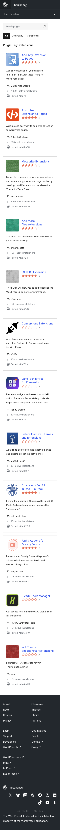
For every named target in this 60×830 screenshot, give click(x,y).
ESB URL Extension (34, 272)
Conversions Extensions (37, 323)
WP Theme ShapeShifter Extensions (38, 649)
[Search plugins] (45, 26)
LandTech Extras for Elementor (33, 380)
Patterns (36, 720)
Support (7, 736)
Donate (37, 741)
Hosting (7, 715)
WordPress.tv (12, 747)
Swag (36, 747)
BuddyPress (11, 773)
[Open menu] (55, 4)
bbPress (9, 768)
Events (35, 736)
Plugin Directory (11, 14)
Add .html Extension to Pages (34, 112)
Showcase (37, 704)
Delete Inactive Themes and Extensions (37, 435)
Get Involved (39, 730)
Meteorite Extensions (36, 161)
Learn (6, 730)
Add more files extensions (32, 222)
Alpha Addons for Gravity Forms (33, 542)
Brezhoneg (16, 787)
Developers (9, 741)
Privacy (7, 720)
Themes (36, 709)
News (6, 709)
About (6, 704)
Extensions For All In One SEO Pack (33, 487)
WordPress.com (13, 757)
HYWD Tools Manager (36, 596)
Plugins (35, 715)
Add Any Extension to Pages (34, 56)
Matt (7, 762)
